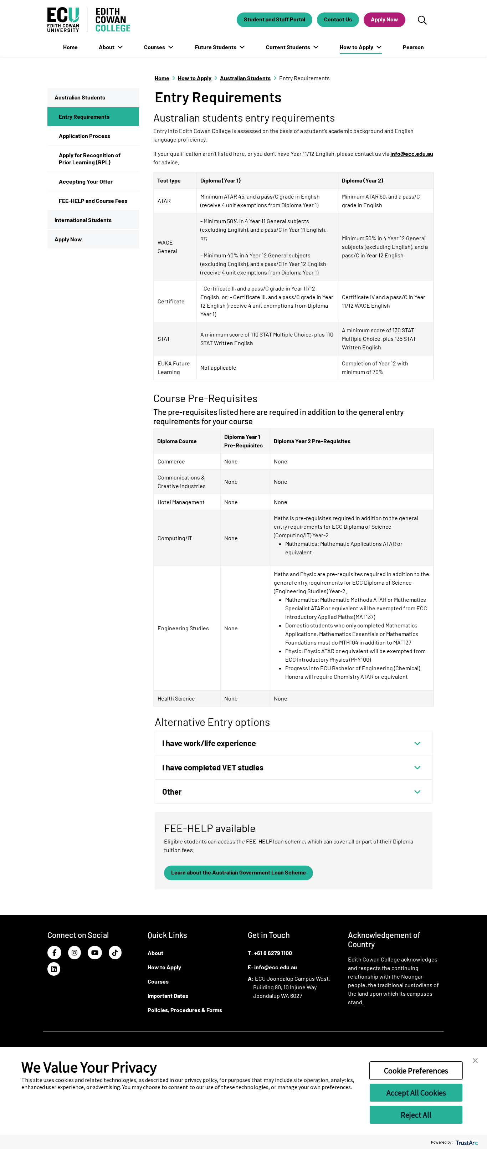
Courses (155, 46)
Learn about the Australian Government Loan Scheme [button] (238, 872)
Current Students (288, 46)
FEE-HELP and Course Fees (93, 200)
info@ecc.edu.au (411, 153)
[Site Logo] (88, 19)
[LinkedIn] (53, 969)
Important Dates (168, 995)
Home (70, 46)
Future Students (216, 46)
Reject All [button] (416, 1115)
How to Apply (357, 46)
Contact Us (338, 19)
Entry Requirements (84, 116)
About (107, 46)
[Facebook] (54, 952)
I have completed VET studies (212, 767)
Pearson (413, 46)
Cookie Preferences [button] (416, 1071)
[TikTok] (115, 952)
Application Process (84, 135)
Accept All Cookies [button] (416, 1093)
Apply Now (384, 19)
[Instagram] (74, 952)
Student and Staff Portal (274, 19)
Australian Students (80, 97)
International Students (83, 219)
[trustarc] (466, 1142)
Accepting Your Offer (86, 181)
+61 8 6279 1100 (273, 952)
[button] (475, 1060)
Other (171, 791)
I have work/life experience (209, 743)
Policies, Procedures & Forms (185, 1009)
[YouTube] (95, 952)
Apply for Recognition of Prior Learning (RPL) (90, 158)
